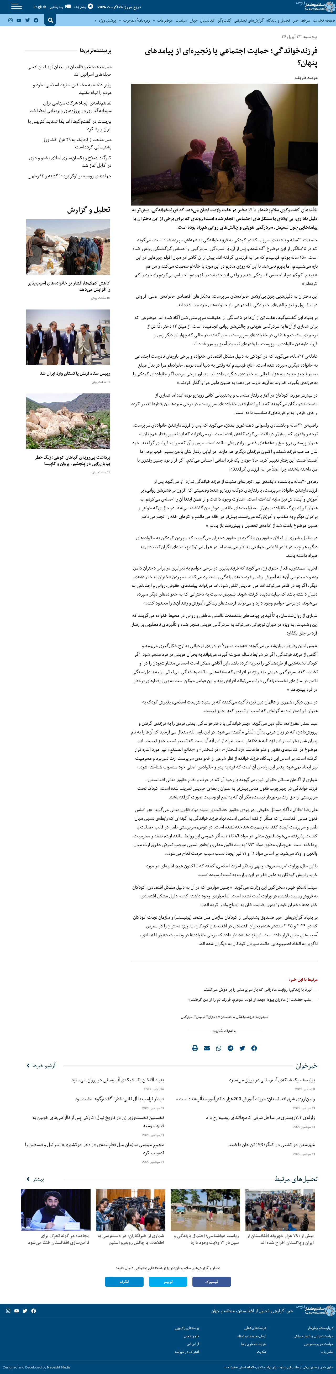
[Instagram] (10, 20)
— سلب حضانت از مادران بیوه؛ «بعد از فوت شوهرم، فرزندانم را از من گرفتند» (253, 999)
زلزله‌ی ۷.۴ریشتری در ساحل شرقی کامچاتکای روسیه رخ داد (260, 1117)
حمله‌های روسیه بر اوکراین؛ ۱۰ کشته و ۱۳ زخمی (70, 176)
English (39, 6)
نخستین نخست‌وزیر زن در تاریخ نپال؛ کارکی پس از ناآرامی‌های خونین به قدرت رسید (98, 1121)
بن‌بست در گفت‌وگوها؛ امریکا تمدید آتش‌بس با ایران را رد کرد (70, 125)
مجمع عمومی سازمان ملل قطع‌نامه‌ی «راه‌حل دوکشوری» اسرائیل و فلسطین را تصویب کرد (94, 1148)
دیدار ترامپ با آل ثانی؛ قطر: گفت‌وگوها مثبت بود (119, 1099)
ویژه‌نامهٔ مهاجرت (136, 20)
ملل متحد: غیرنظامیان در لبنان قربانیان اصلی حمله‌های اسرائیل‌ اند (70, 70)
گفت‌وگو (224, 20)
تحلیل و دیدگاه (278, 20)
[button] (51, 20)
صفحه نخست (324, 20)
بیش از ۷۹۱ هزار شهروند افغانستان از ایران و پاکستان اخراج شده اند (280, 1239)
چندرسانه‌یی (56, 7)
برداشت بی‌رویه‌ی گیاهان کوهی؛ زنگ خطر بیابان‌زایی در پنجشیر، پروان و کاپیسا (72, 460)
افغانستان (207, 20)
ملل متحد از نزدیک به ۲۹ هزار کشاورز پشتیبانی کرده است (77, 143)
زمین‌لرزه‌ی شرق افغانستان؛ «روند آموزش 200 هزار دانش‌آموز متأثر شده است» (244, 1099)
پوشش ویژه (107, 20)
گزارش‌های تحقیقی (249, 20)
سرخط (305, 20)
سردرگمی (187, 1017)
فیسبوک (211, 1281)
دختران (212, 1017)
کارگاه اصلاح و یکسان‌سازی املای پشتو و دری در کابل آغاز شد (70, 161)
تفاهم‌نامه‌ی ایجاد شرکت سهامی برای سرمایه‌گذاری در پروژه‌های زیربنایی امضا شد (71, 107)
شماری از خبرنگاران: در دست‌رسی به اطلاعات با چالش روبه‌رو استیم (131, 1239)
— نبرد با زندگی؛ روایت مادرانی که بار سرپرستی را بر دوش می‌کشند (260, 989)
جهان (194, 20)
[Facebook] (36, 20)
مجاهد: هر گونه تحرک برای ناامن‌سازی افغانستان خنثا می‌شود (58, 1239)
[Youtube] (19, 20)
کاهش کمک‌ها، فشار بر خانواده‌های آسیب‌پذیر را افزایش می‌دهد (69, 286)
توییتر (168, 1281)
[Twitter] (27, 20)
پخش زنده (80, 7)
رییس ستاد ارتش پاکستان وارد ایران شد (75, 373)
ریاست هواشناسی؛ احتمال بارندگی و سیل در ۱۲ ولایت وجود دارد (206, 1239)
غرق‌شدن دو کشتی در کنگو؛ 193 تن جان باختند (271, 1144)
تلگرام (124, 1281)
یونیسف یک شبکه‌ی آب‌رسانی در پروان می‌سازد (272, 1080)
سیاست (181, 20)
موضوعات (165, 20)
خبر (295, 20)
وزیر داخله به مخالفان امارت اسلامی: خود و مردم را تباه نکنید (72, 89)
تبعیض (200, 1017)
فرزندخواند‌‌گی (245, 1017)
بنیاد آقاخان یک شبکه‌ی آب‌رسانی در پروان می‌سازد (118, 1080)
